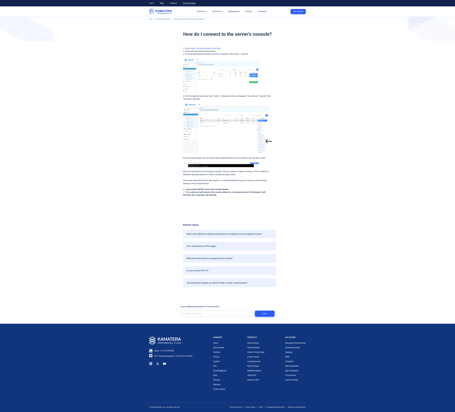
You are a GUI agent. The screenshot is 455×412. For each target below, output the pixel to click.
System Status (219, 389)
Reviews (216, 380)
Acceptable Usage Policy (275, 407)
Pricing (249, 11)
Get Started (298, 11)
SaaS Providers (291, 380)
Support (173, 3)
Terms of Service (236, 407)
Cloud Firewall (253, 357)
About (215, 343)
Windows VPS (253, 380)
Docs (151, 3)
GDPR (261, 407)
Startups (288, 352)
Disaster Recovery (292, 347)
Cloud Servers (253, 343)
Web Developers (292, 366)
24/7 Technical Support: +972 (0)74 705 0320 (173, 356)
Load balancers (253, 361)
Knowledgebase (219, 371)
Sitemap (216, 384)
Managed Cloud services (295, 343)
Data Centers (218, 347)
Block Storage (253, 366)
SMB (287, 357)
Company (262, 11)
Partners (216, 352)
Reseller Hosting (254, 371)
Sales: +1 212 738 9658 (164, 351)
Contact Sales (189, 3)
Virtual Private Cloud (255, 352)
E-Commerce (290, 375)
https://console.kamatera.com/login (206, 48)
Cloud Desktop (253, 347)
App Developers (291, 371)
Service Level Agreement (297, 407)
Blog (162, 3)
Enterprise (289, 361)
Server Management (163, 19)
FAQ (150, 19)
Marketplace (234, 11)
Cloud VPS (251, 375)
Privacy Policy (250, 407)
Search (264, 313)
